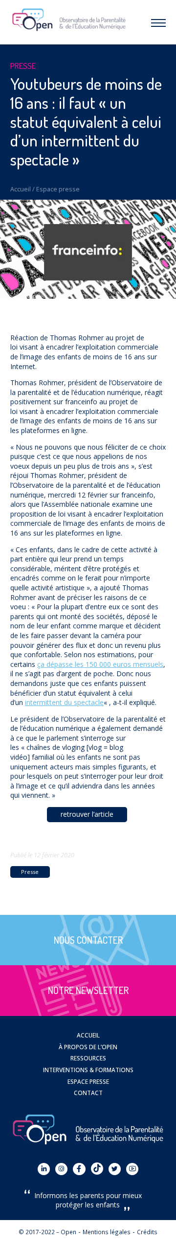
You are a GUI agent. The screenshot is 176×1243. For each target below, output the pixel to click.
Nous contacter (88, 940)
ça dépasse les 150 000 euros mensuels (100, 664)
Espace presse (58, 189)
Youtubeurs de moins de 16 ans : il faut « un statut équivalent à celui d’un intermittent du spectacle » (86, 121)
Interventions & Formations (88, 1070)
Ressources (88, 1058)
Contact (88, 1093)
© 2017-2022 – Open (47, 1232)
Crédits (147, 1232)
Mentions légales (107, 1232)
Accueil (20, 189)
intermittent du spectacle (64, 702)
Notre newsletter (88, 990)
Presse (30, 871)
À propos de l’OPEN (88, 1047)
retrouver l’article (87, 814)
